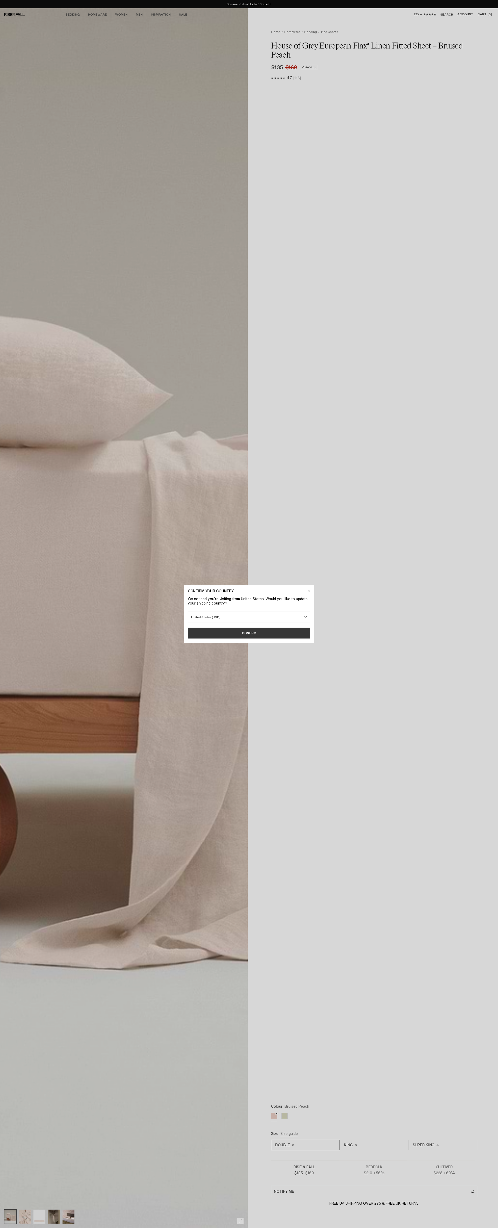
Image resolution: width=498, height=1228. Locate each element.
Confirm (249, 633)
